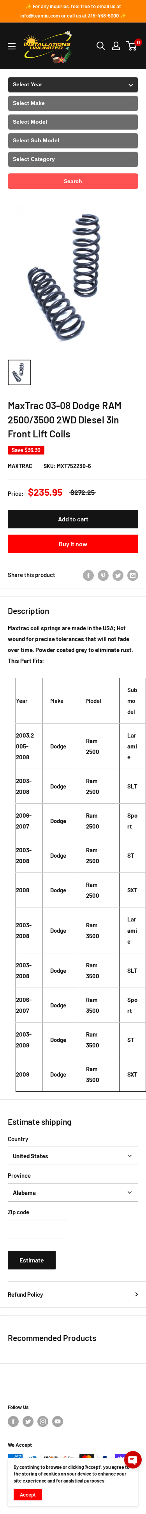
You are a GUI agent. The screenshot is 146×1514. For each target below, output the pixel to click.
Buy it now (73, 543)
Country (18, 1138)
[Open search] (101, 46)
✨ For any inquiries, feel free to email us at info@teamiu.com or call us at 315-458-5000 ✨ (73, 11)
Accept (28, 1494)
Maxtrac (20, 466)
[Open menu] (12, 46)
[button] (133, 1460)
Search (73, 181)
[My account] (116, 46)
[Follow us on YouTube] (57, 1421)
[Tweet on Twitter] (118, 574)
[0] (132, 46)
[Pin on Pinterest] (103, 574)
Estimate (31, 1260)
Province (19, 1175)
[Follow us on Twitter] (28, 1421)
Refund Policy (25, 1294)
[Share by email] (132, 574)
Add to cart (73, 519)
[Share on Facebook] (88, 574)
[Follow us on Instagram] (42, 1421)
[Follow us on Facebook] (13, 1421)
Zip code (18, 1211)
